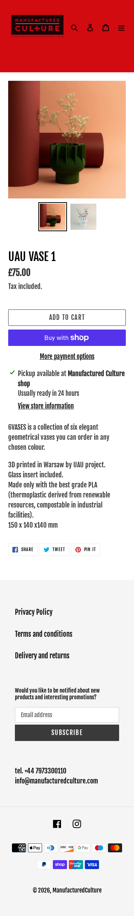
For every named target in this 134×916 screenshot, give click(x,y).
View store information (46, 406)
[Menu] (121, 28)
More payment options (67, 356)
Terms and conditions (44, 634)
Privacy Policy (33, 612)
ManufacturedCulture (77, 890)
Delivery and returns (42, 655)
